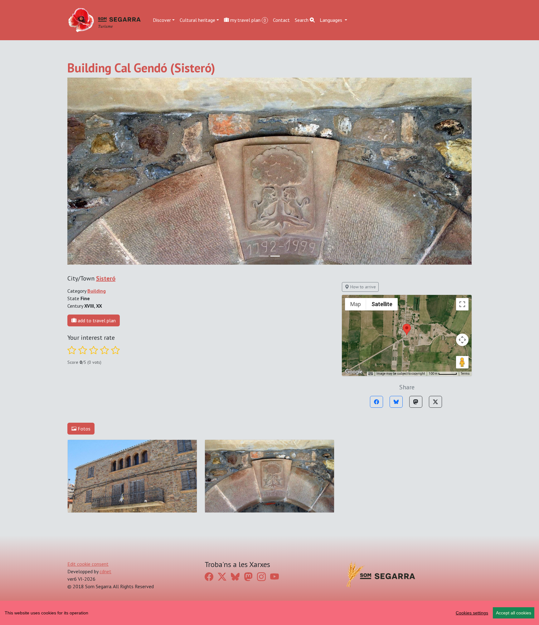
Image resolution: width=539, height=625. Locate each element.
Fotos (83, 428)
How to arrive (362, 287)
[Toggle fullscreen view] (462, 304)
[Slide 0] (264, 256)
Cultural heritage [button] (197, 20)
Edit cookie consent (88, 564)
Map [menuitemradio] (355, 304)
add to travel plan (96, 320)
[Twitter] (435, 402)
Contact (281, 20)
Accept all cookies (513, 612)
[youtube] (274, 576)
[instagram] (261, 576)
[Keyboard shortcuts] (370, 374)
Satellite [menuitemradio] (381, 304)
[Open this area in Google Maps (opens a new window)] (353, 372)
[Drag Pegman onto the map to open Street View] (462, 362)
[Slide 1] (275, 256)
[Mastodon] (415, 402)
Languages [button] (331, 20)
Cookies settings (472, 612)
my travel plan (247, 20)
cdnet (105, 571)
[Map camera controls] (462, 340)
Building (96, 291)
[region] (269, 613)
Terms (465, 373)
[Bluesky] (396, 402)
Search (302, 20)
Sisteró (105, 278)
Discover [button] (162, 20)
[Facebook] (376, 402)
